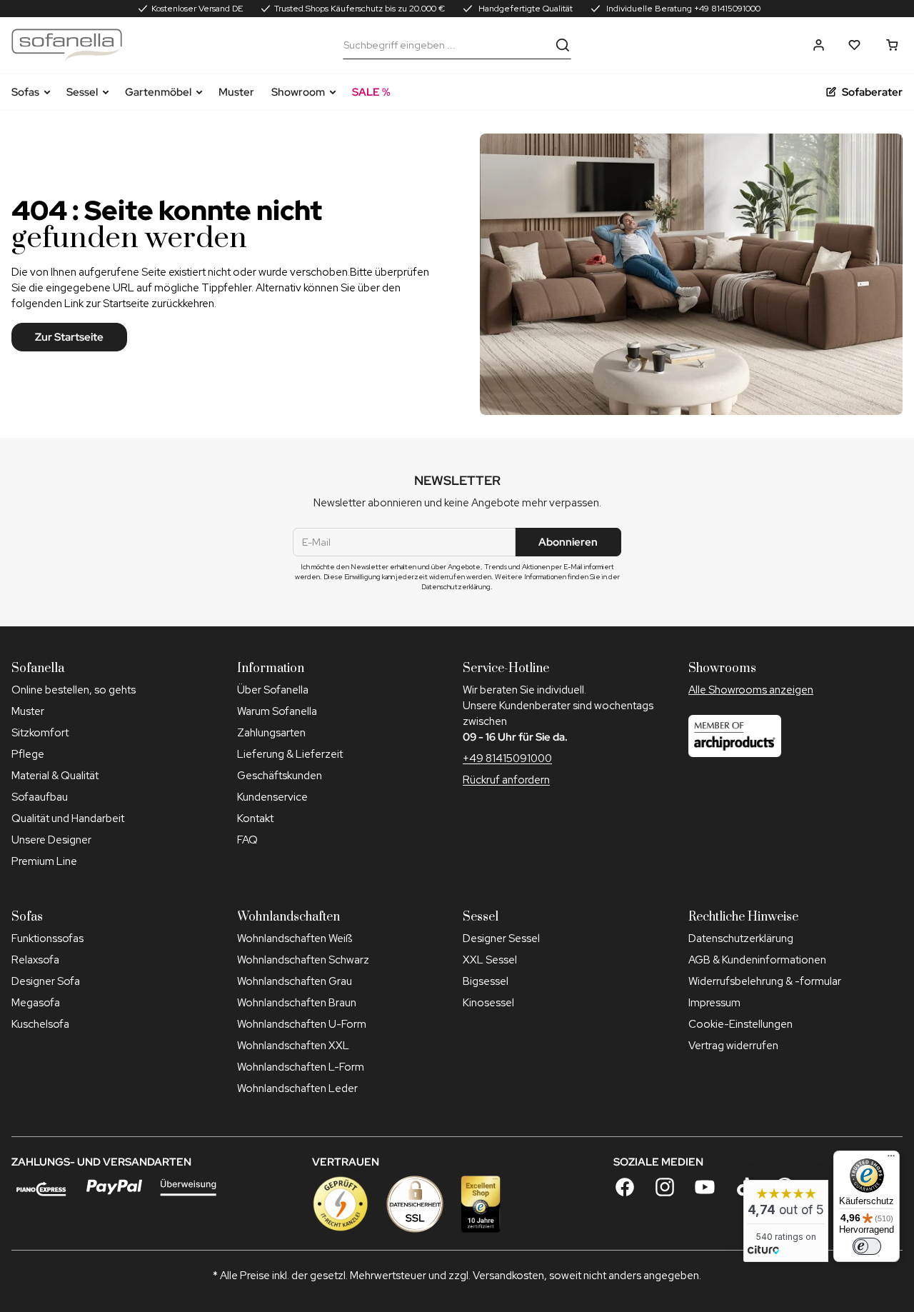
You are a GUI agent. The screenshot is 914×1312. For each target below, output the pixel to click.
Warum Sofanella (277, 711)
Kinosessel (488, 1003)
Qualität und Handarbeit (67, 818)
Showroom (298, 92)
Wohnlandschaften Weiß (294, 938)
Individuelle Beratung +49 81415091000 (682, 8)
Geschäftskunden (279, 775)
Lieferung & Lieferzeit (290, 754)
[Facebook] (624, 1187)
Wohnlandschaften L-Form (300, 1067)
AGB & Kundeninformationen (757, 960)
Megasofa (35, 1003)
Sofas (25, 92)
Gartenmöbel (158, 92)
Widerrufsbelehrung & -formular (764, 981)
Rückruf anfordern (506, 780)
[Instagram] (664, 1187)
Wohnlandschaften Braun (296, 1003)
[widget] (785, 1221)
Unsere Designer (51, 840)
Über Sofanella (272, 690)
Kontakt (255, 818)
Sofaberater (872, 92)
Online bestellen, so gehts (73, 690)
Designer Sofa (45, 981)
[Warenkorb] (892, 45)
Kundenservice (272, 797)
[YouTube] (704, 1187)
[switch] (867, 1246)
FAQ (247, 840)
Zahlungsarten (271, 733)
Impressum (714, 1003)
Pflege (27, 754)
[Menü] (891, 1159)
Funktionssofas (47, 938)
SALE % (371, 92)
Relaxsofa (35, 960)
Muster (236, 92)
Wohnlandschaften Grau (294, 981)
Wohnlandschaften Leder (297, 1088)
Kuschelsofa (40, 1024)
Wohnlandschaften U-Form (301, 1024)
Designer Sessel (501, 938)
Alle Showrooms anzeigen (750, 690)
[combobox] (446, 45)
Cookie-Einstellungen (740, 1024)
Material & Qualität (55, 775)
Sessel (82, 92)
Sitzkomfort (40, 733)
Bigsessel (485, 981)
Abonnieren (568, 542)
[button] (818, 45)
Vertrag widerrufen (733, 1045)
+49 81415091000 (507, 758)
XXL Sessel (490, 960)
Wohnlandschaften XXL (293, 1045)
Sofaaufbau (39, 797)
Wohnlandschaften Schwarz (303, 960)
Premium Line (44, 861)
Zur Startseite (69, 337)
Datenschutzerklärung (740, 938)
